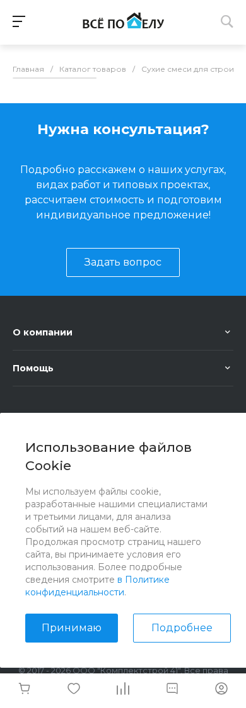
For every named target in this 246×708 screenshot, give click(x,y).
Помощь (33, 368)
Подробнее (182, 628)
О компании (43, 332)
